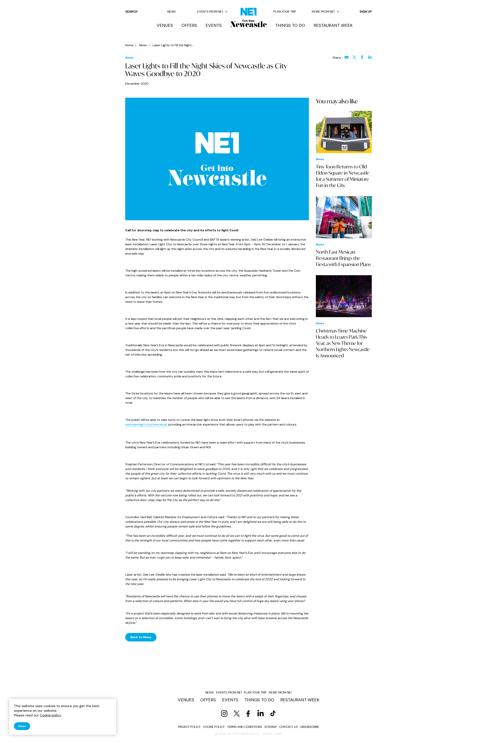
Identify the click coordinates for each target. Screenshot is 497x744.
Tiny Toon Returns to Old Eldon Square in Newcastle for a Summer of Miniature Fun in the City (342, 176)
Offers (189, 25)
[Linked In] (260, 713)
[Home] (248, 23)
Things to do (290, 25)
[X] (237, 713)
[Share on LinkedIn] (370, 57)
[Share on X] (354, 57)
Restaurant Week (333, 25)
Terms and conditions (244, 727)
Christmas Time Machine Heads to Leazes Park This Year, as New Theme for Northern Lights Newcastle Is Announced (343, 343)
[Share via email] (346, 57)
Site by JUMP (272, 734)
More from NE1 (323, 12)
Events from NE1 (210, 12)
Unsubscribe (309, 727)
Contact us (288, 727)
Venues (165, 25)
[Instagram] (224, 713)
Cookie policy (214, 727)
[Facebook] (248, 713)
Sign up (366, 12)
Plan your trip (285, 12)
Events (214, 25)
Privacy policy (189, 727)
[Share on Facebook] (362, 57)
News (171, 12)
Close (22, 726)
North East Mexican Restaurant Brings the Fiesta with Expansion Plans (343, 258)
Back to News (140, 637)
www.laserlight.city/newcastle (146, 424)
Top (486, 734)
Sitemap (270, 727)
